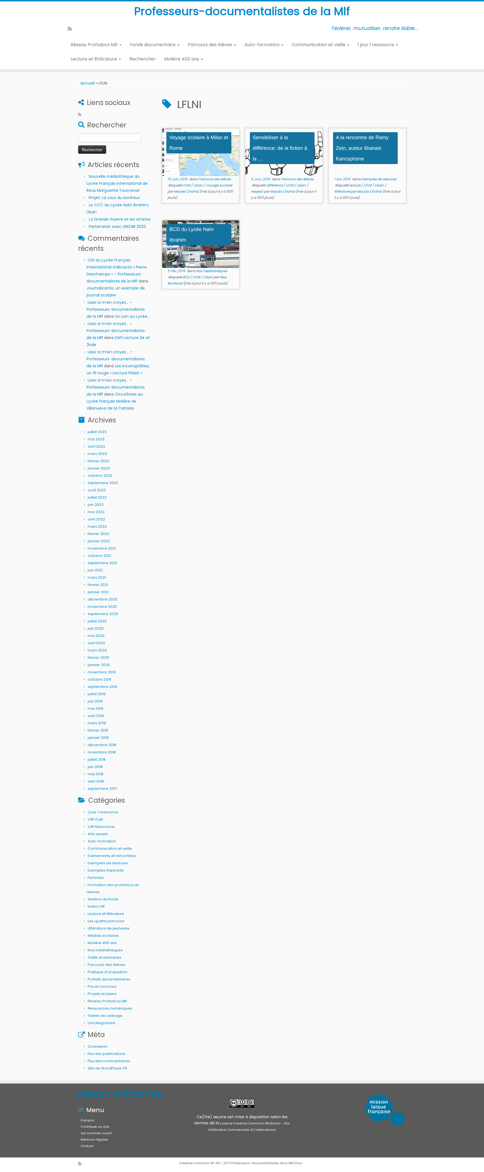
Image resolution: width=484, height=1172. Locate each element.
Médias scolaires (103, 935)
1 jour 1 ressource (376, 44)
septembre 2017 (102, 788)
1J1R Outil (95, 819)
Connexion (97, 1046)
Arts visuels (98, 834)
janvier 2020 (99, 664)
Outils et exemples (104, 957)
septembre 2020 (103, 614)
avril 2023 (96, 446)
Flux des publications (106, 1053)
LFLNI (187, 185)
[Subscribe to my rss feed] (71, 28)
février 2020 (98, 657)
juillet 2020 (97, 621)
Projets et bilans (102, 993)
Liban (198, 185)
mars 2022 (97, 526)
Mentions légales (94, 1139)
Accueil (87, 83)
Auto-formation (263, 44)
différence (274, 185)
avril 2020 (96, 643)
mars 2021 (97, 577)
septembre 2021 (102, 563)
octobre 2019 (99, 679)
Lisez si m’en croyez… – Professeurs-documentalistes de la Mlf (116, 309)
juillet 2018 (97, 759)
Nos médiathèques (105, 950)
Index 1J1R (96, 906)
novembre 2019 (102, 672)
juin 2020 (96, 628)
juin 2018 (95, 766)
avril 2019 (96, 715)
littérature (342, 191)
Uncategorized (101, 1023)
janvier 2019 (98, 737)
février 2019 (98, 730)
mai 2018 (95, 774)
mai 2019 (95, 708)
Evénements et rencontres (112, 855)
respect (257, 191)
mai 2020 (96, 635)
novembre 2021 (102, 548)
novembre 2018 (102, 752)
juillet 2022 (97, 497)
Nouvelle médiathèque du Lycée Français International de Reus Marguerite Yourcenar (117, 183)
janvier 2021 (98, 592)
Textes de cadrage (105, 1015)
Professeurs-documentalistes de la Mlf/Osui (266, 1163)
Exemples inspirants (106, 870)
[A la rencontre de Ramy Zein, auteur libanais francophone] (367, 152)
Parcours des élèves (210, 44)
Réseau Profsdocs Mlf (95, 44)
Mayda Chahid (186, 191)
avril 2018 (96, 781)
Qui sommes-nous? (96, 1133)
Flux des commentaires (109, 1061)
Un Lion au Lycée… (132, 316)
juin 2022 (96, 504)
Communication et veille (319, 44)
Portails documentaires (109, 979)
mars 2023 (97, 453)
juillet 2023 (97, 432)
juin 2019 (95, 701)
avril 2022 (96, 519)
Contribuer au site (95, 1126)
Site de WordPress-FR (107, 1068)
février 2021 (98, 584)
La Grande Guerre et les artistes (120, 219)
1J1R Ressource (101, 826)
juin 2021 (95, 570)
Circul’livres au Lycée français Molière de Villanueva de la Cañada (115, 401)
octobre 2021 (99, 555)
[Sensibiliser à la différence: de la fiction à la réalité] (283, 152)
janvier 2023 (99, 468)
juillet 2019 (97, 694)
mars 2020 (97, 650)
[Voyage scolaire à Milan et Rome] (200, 152)
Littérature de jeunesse (108, 928)
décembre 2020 (102, 599)
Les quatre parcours (106, 921)
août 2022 (97, 490)
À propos (87, 1120)
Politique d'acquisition (107, 972)
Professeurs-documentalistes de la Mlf (242, 11)
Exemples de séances (108, 863)
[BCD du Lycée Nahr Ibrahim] (200, 244)
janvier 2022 (99, 541)
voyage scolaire (219, 185)
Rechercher (142, 59)
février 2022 (98, 533)
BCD (186, 277)
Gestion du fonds (103, 899)
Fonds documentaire (153, 44)
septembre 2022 (103, 482)
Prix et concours (102, 986)
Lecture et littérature (94, 59)
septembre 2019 (102, 686)
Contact (87, 1146)
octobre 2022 (100, 475)
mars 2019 (97, 723)
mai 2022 (96, 512)
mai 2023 (96, 439)
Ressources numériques (110, 1008)
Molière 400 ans (182, 59)
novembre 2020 (102, 606)
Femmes (96, 877)
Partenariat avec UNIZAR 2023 (117, 226)
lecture (355, 185)
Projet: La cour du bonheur (114, 197)
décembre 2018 (102, 745)
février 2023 (98, 461)
